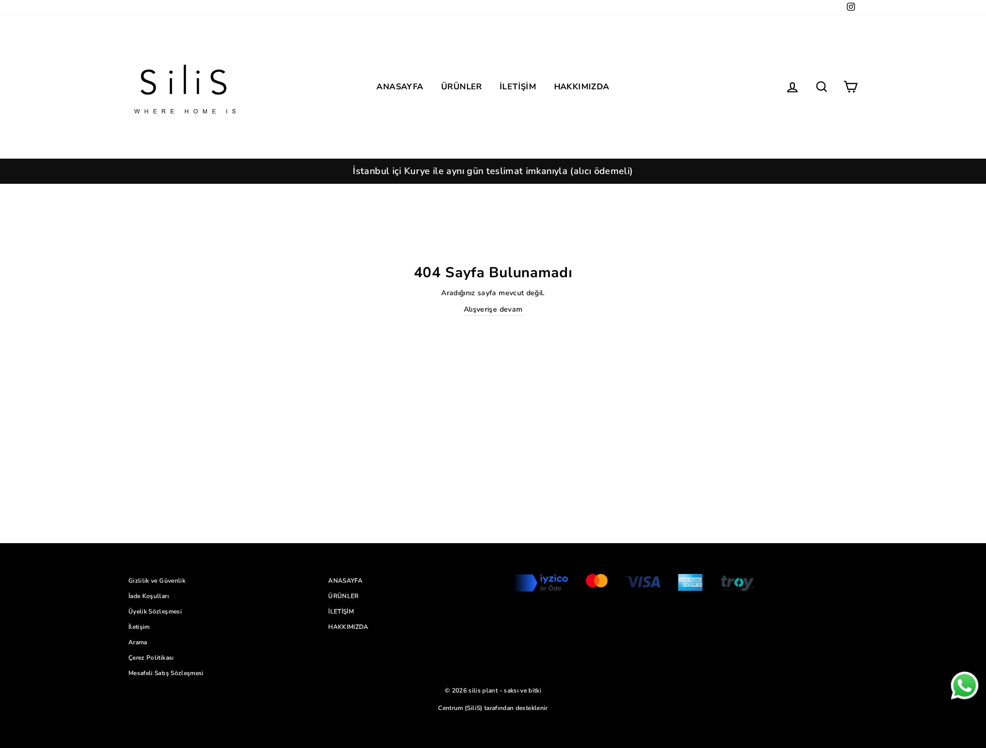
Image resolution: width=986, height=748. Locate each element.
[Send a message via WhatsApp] (965, 685)
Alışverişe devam (493, 309)
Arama (137, 642)
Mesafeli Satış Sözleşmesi (166, 673)
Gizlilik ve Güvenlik (156, 581)
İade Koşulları (148, 596)
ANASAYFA (399, 86)
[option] (493, 171)
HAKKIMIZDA (582, 86)
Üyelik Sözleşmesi (155, 611)
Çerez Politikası (151, 658)
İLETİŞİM (518, 86)
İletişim (139, 627)
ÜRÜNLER (461, 86)
